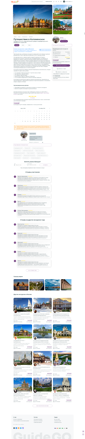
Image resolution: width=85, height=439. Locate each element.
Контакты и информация (17, 419)
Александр (59, 392)
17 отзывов (28, 312)
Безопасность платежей (38, 420)
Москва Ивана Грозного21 (42, 155)
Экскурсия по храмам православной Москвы (28, 225)
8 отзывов (48, 338)
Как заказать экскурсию (38, 419)
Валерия (19, 392)
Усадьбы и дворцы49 (41, 153)
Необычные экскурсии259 (28, 150)
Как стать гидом (57, 419)
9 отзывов (68, 365)
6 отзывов (48, 312)
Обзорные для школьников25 (29, 155)
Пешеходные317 (17, 150)
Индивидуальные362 (18, 148)
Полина (19, 365)
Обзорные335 (27, 148)
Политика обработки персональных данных (21, 420)
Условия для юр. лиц (57, 422)
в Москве (25, 140)
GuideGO (19, 338)
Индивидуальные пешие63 (19, 153)
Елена (24, 138)
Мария (19, 312)
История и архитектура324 (38, 148)
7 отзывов (68, 338)
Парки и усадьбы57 (31, 153)
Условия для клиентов (38, 422)
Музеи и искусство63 (39, 150)
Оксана (38, 338)
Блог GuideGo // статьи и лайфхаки (18, 424)
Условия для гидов (57, 420)
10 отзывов (28, 392)
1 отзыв (68, 312)
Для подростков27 (17, 155)
